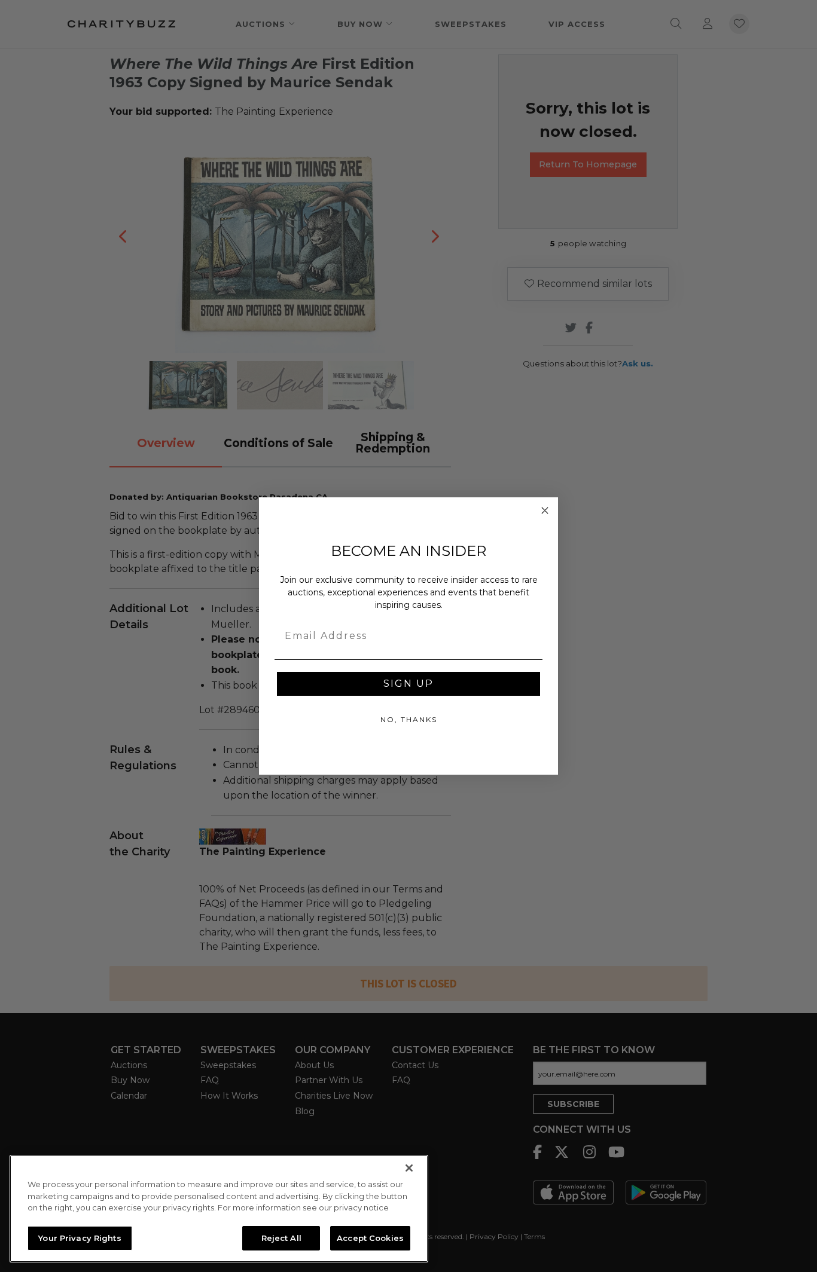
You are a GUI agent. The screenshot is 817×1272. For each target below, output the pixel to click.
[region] (219, 1208)
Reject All (281, 1237)
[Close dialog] (545, 510)
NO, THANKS (408, 719)
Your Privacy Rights (79, 1237)
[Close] (409, 1168)
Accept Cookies (370, 1237)
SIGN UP (408, 683)
